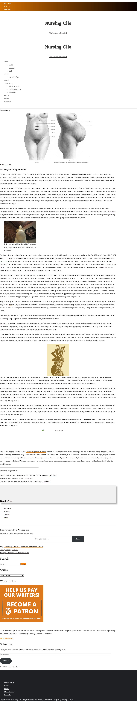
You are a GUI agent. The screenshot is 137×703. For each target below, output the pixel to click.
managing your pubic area (9, 284)
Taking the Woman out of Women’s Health (14, 553)
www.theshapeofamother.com (36, 452)
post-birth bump (103, 267)
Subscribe (77, 539)
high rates (68, 383)
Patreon (6, 689)
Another (3, 323)
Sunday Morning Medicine (9, 550)
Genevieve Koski (6, 261)
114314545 (46, 481)
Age (19, 547)
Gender (30, 547)
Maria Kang (12, 397)
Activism (15, 547)
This (10, 305)
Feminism (24, 547)
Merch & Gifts (9, 692)
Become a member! (6, 638)
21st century (8, 547)
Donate (6, 686)
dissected (32, 270)
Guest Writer (6, 501)
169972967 (53, 475)
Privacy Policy (9, 682)
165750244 (28, 478)
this (8, 315)
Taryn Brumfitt (39, 405)
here (62, 281)
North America (38, 547)
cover (10, 258)
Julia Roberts (111, 211)
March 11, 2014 (5, 165)
